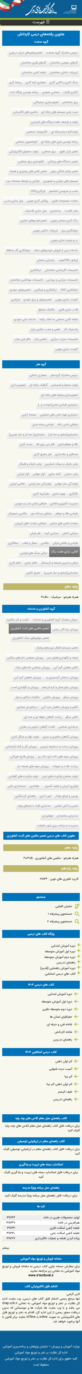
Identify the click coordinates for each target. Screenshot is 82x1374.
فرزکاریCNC (38, 191)
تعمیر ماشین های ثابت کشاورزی (29, 628)
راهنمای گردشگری (25, 796)
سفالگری (13, 543)
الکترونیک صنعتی (36, 131)
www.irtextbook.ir (41, 1275)
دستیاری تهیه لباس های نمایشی (59, 414)
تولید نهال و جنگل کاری (25, 736)
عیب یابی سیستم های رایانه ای (59, 112)
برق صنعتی (49, 151)
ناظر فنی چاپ (22, 339)
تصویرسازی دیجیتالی (46, 102)
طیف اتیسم (65, 1091)
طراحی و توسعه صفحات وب (23, 181)
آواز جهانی (39, 474)
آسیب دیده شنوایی (60, 1068)
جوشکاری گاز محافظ (18, 250)
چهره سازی (58, 493)
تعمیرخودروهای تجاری (33, 220)
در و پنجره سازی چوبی (64, 240)
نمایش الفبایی (63, 906)
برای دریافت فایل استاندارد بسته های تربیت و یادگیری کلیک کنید (41, 1174)
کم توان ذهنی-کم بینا (59, 1084)
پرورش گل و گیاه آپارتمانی (21, 746)
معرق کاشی (33, 572)
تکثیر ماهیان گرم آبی (65, 667)
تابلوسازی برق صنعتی (31, 161)
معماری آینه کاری (36, 82)
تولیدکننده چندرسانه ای (64, 131)
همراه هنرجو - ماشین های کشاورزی (57, 858)
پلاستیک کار (71, 329)
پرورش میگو (70, 697)
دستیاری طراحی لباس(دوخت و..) (58, 404)
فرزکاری (15, 299)
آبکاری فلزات (70, 92)
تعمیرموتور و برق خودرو (37, 299)
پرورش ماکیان (51, 697)
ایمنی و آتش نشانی (66, 806)
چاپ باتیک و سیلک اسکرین (61, 464)
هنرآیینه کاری (41, 493)
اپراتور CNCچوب (68, 260)
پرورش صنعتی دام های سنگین (25, 657)
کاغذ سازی (55, 474)
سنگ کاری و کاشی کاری (63, 82)
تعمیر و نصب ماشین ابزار (45, 329)
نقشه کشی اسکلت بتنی (65, 1233)
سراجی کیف (51, 533)
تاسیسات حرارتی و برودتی (62, 280)
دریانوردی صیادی (27, 707)
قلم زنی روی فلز (45, 444)
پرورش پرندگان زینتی (65, 629)
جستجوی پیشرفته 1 (60, 913)
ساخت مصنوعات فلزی (65, 200)
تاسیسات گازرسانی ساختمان (61, 270)
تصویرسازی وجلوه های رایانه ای (59, 395)
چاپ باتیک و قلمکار (30, 464)
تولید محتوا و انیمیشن (64, 385)
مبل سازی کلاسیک (36, 210)
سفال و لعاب (29, 543)
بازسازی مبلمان (45, 260)
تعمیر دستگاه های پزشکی (63, 161)
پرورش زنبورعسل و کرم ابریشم (60, 687)
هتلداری (34, 786)
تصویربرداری (18, 385)
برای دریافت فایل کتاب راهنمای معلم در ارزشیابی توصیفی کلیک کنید (41, 1151)
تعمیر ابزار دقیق (68, 151)
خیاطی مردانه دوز (41, 513)
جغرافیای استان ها (61, 1016)
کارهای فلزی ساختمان (33, 62)
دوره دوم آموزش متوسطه (59, 957)
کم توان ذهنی (63, 1061)
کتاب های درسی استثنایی (60, 973)
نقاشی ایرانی (17, 483)
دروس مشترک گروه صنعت (62, 52)
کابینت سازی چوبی (66, 299)
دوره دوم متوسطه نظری (57, 1009)
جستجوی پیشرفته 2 (59, 921)
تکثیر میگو (72, 717)
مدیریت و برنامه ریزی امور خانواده (57, 825)
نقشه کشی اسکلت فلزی (65, 1227)
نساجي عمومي (50, 92)
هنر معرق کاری (42, 454)
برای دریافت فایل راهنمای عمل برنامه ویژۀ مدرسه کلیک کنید (41, 1195)
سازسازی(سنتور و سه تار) (63, 434)
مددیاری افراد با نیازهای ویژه (34, 806)
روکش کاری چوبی (37, 200)
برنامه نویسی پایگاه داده (24, 92)
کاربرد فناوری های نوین (64, 878)
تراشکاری (35, 270)
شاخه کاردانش (63, 1032)
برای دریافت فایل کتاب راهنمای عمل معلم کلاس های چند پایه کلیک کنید (42, 1128)
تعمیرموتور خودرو (20, 290)
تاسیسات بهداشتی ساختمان (26, 280)
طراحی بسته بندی (43, 424)
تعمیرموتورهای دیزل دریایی (25, 52)
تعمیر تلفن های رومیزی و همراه (28, 171)
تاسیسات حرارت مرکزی (64, 339)
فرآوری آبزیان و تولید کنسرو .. (60, 786)
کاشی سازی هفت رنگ (64, 551)
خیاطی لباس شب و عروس (31, 503)
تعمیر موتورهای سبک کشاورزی (31, 638)
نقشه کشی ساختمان (34, 72)
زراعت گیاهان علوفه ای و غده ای (43, 717)
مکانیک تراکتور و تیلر (27, 697)
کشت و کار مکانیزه (18, 619)
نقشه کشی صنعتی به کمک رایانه (58, 319)
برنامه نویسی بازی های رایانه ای (59, 141)
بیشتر (5, 1247)
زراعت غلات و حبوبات (65, 766)
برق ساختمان (70, 102)
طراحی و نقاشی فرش (65, 543)
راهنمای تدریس (65, 962)
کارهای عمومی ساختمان (64, 62)
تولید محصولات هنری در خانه (61, 1217)
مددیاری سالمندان (67, 815)
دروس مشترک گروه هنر (64, 375)
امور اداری (45, 796)
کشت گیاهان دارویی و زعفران (37, 726)
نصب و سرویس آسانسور (63, 191)
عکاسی (45, 543)
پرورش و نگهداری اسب (24, 687)
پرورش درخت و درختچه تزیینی (59, 746)
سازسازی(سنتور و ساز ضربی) (61, 572)
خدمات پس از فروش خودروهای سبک (56, 250)
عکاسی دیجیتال (17, 513)
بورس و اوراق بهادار (66, 796)
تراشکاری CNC (69, 290)
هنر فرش (35, 533)
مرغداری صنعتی (68, 726)
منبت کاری (26, 444)
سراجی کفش (70, 533)
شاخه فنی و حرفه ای (59, 1024)
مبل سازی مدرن (13, 200)
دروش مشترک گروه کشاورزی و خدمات (55, 619)
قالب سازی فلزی (68, 309)
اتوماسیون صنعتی (26, 141)
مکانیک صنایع (46, 309)
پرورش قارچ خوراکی (22, 756)
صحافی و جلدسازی (66, 454)
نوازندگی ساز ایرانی (40, 483)
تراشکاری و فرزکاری (45, 290)
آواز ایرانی (23, 474)
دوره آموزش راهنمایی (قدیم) (57, 968)
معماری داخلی (38, 375)
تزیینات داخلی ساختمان (64, 72)
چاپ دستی (71, 474)
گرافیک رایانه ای (38, 385)
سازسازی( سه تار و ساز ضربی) (27, 434)
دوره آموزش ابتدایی (63, 945)
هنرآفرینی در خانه (69, 1222)
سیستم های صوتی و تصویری (60, 181)
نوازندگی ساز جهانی (66, 483)
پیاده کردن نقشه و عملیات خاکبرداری (57, 1238)
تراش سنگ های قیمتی (33, 553)
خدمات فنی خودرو (25, 319)
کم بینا (68, 1076)
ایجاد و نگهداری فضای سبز (62, 657)
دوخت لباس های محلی (64, 523)
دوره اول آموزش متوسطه (60, 951)
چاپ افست (71, 210)
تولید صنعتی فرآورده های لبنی (60, 776)
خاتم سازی (31, 563)
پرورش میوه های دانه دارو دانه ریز (58, 756)
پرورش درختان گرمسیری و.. (61, 677)
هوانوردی (47, 815)
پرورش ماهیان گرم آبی (27, 677)
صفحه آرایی (29, 414)
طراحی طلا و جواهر (66, 513)
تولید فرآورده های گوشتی (23, 776)
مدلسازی (55, 210)
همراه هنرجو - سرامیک (65, 597)
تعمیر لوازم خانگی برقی (64, 171)
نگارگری (73, 493)
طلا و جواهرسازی (68, 444)
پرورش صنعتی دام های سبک (32, 667)
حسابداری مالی (17, 786)
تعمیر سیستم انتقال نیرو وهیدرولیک (57, 647)
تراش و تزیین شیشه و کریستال (59, 563)
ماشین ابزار (40, 339)
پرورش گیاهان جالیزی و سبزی (60, 736)
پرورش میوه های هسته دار (33, 766)
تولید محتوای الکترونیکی (23, 151)
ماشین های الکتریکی (25, 112)
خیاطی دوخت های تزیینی (30, 523)
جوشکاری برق (69, 230)
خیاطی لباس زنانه (67, 424)
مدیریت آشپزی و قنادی (64, 503)
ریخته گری (15, 82)
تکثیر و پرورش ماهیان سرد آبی (59, 707)
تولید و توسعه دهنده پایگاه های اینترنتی (54, 122)
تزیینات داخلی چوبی (45, 230)
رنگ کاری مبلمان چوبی (64, 220)
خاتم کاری (15, 563)
